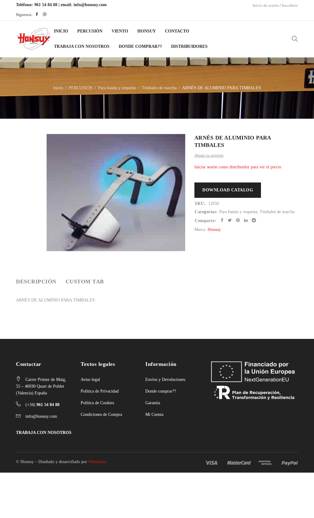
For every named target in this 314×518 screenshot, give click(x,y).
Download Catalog (227, 190)
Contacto (177, 31)
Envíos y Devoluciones (165, 379)
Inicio (61, 31)
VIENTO (120, 31)
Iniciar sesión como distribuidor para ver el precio (237, 167)
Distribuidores (189, 46)
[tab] (36, 281)
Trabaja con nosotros (81, 46)
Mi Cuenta (154, 414)
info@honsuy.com (90, 4)
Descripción (36, 281)
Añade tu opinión (209, 155)
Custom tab (85, 281)
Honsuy (146, 31)
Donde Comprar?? (140, 46)
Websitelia (97, 461)
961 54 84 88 (45, 4)
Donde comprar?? (160, 391)
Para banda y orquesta (117, 88)
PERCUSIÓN (89, 31)
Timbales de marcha (159, 88)
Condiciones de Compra (101, 414)
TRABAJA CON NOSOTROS (43, 432)
